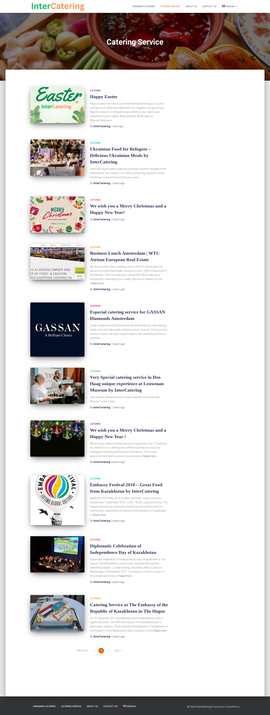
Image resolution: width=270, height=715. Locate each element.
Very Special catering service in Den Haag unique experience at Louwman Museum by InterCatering (127, 384)
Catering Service (170, 6)
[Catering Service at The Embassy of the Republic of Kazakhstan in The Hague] (57, 613)
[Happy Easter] (57, 105)
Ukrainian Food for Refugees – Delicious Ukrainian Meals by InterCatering (120, 155)
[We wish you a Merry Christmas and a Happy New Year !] (57, 438)
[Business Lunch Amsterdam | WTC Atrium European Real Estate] (57, 262)
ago (117, 126)
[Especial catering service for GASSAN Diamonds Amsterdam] (57, 329)
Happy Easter (103, 96)
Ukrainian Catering (143, 6)
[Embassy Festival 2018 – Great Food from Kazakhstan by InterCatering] (57, 500)
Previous (82, 650)
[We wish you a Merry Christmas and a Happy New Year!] (57, 214)
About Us (191, 6)
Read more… (98, 283)
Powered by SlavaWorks (225, 706)
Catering (95, 90)
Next (118, 650)
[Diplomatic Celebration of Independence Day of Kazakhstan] (57, 554)
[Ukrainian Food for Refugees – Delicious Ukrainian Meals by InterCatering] (57, 157)
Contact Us (209, 6)
